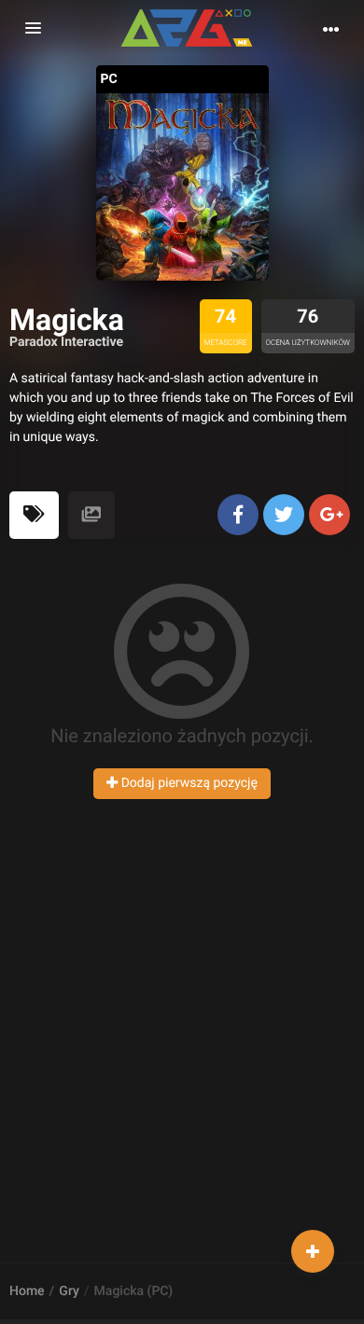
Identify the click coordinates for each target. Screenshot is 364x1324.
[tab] (34, 515)
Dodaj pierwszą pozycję (188, 783)
